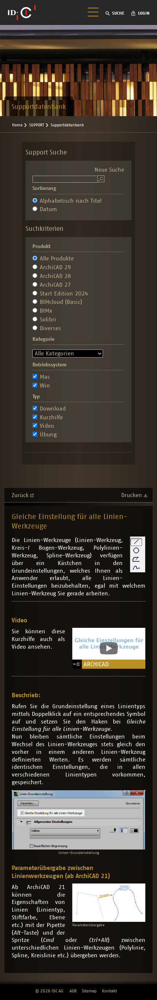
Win (45, 386)
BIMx (46, 311)
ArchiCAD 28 (55, 276)
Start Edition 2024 (64, 294)
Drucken (131, 495)
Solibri (48, 319)
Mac (45, 377)
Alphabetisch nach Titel (71, 201)
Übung (48, 435)
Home (17, 125)
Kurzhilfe (51, 417)
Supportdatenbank (67, 125)
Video (47, 426)
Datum (48, 209)
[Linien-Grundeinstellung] (78, 820)
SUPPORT (36, 125)
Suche (118, 13)
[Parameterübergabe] (108, 902)
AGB (73, 991)
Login (144, 13)
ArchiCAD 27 (55, 285)
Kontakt (109, 991)
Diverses (50, 328)
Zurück (20, 495)
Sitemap (89, 991)
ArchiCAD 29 (55, 267)
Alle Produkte (57, 259)
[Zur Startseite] (21, 12)
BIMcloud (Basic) (61, 302)
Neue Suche (109, 170)
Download (53, 409)
